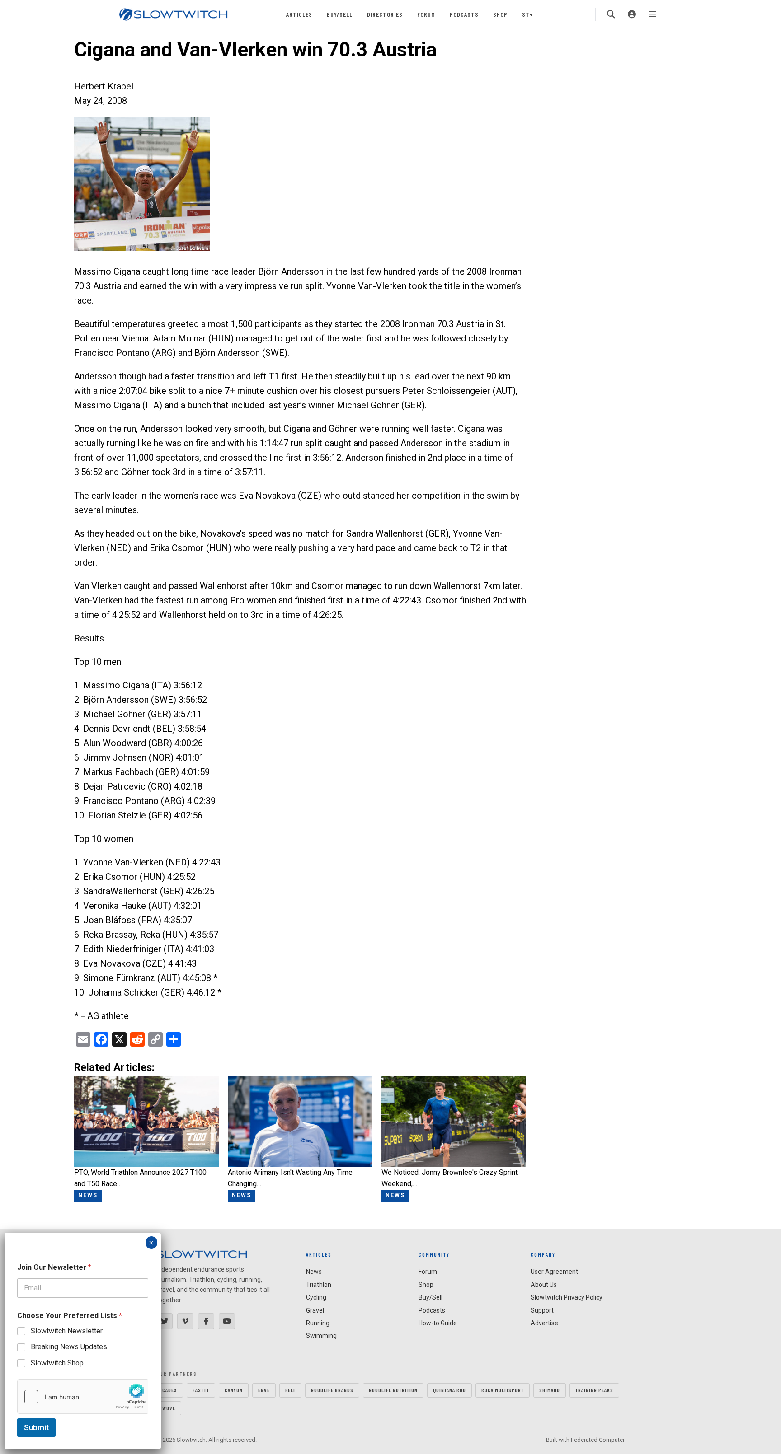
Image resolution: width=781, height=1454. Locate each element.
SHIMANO (549, 1390)
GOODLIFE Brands (332, 1390)
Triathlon (318, 1284)
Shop (500, 14)
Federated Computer (598, 1439)
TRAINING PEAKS (594, 1390)
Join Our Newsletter (54, 1267)
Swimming (321, 1335)
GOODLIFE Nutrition (393, 1390)
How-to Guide (438, 1323)
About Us (544, 1284)
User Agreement (554, 1271)
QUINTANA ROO (449, 1390)
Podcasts (464, 14)
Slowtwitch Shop (57, 1363)
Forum (426, 14)
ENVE (264, 1390)
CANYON (234, 1390)
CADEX (169, 1390)
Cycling (316, 1297)
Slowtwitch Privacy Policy (566, 1297)
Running (317, 1323)
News (314, 1271)
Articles (299, 14)
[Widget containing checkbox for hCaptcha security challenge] (82, 1396)
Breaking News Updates (69, 1346)
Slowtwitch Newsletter (67, 1331)
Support (542, 1310)
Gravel (315, 1310)
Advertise (544, 1323)
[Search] (611, 14)
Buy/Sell (340, 14)
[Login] (632, 14)
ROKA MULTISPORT (502, 1390)
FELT (290, 1390)
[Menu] (653, 14)
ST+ (527, 14)
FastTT (201, 1390)
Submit (36, 1427)
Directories (385, 14)
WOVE (168, 1408)
